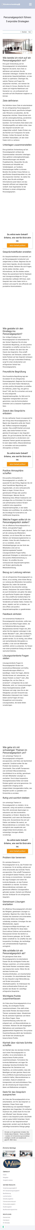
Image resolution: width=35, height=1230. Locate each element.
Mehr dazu (13, 1140)
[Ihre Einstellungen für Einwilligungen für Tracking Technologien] (3, 1227)
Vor (29, 32)
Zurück (24, 32)
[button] (4, 1153)
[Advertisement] (17, 213)
